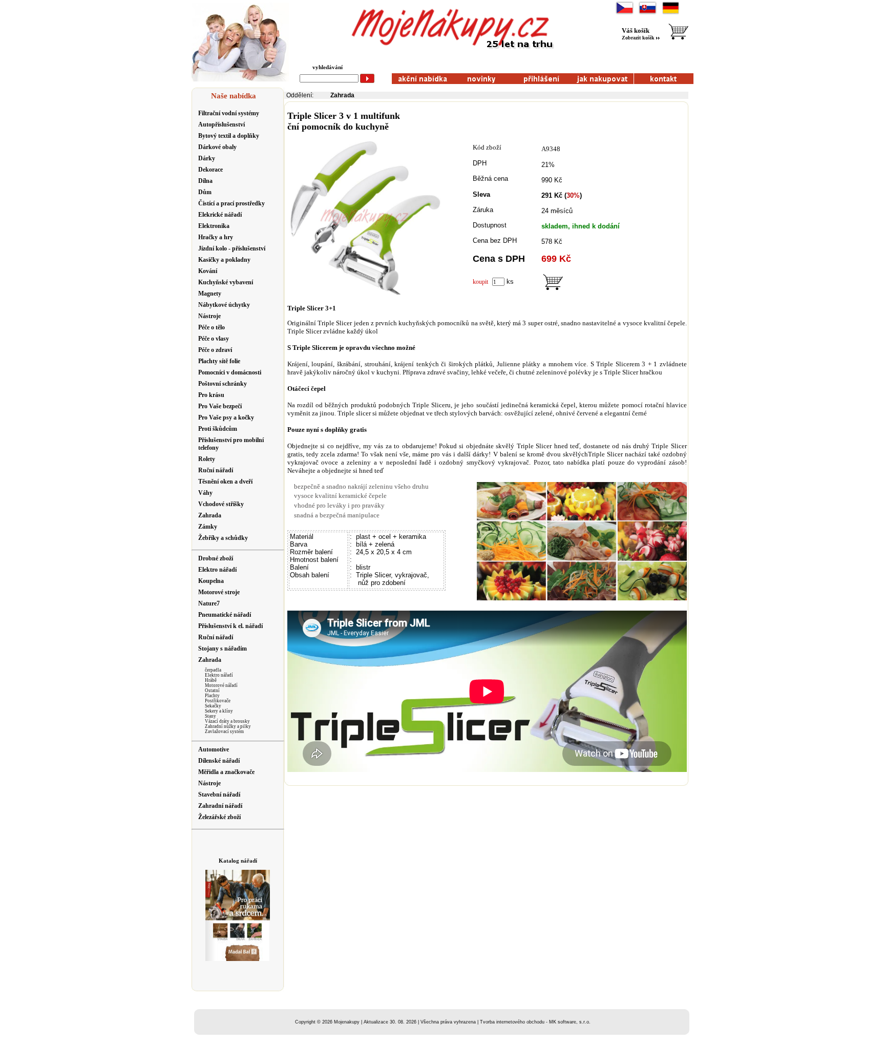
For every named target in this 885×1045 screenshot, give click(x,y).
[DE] (670, 13)
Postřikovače (217, 700)
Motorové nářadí (221, 685)
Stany (210, 716)
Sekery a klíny (219, 711)
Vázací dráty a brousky (227, 721)
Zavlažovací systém (224, 731)
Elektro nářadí (219, 675)
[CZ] (624, 13)
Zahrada (342, 95)
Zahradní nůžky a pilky (228, 726)
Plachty (212, 695)
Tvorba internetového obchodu (512, 1022)
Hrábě (211, 680)
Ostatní (212, 690)
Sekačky (213, 705)
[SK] (647, 13)
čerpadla (213, 670)
